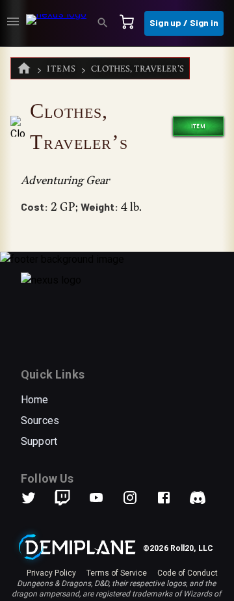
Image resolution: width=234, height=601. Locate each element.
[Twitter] (36, 497)
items (61, 68)
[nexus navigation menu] (13, 23)
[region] (117, 324)
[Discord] (197, 497)
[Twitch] (62, 497)
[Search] (106, 23)
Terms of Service (116, 573)
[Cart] (131, 23)
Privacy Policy (51, 573)
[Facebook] (171, 497)
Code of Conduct (187, 573)
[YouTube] (104, 497)
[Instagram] (137, 497)
